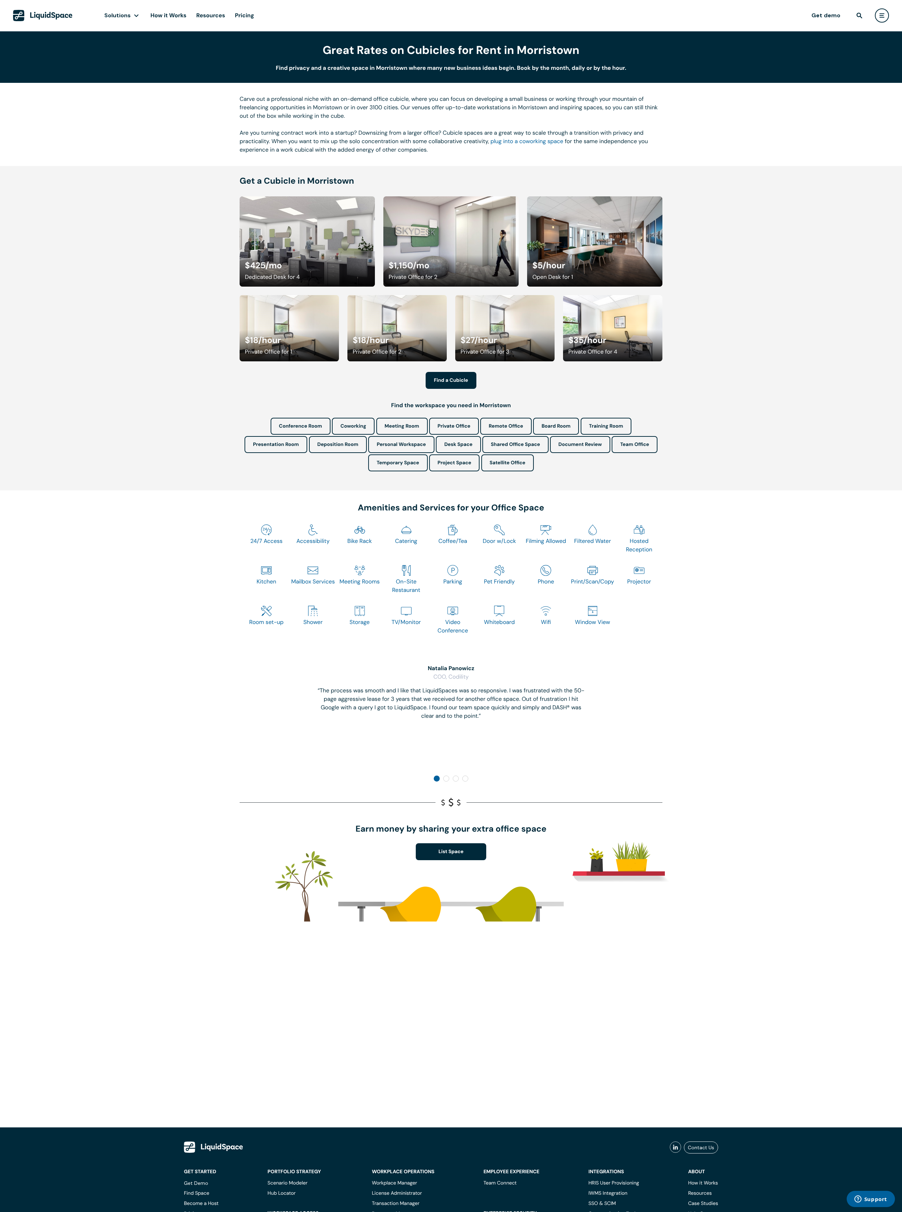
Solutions (117, 15)
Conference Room (300, 426)
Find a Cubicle (451, 380)
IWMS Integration (608, 1193)
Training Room (606, 426)
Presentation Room (276, 444)
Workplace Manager (394, 1183)
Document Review (580, 444)
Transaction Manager (395, 1203)
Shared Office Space (515, 444)
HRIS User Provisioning (613, 1183)
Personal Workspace (401, 444)
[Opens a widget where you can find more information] (870, 1199)
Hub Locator (281, 1193)
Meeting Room (402, 426)
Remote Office (506, 426)
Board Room (556, 426)
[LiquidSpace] (213, 1147)
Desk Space (458, 444)
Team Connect (500, 1183)
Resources (210, 15)
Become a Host (201, 1203)
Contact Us (701, 1147)
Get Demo (196, 1183)
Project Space (454, 463)
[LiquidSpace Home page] (43, 15)
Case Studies (703, 1203)
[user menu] (882, 15)
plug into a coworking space (526, 141)
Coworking (353, 426)
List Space (451, 852)
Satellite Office (507, 463)
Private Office (454, 426)
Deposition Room (337, 444)
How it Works (168, 15)
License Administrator (397, 1193)
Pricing (244, 15)
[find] (859, 15)
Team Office (634, 444)
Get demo (825, 15)
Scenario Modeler (287, 1183)
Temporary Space (398, 463)
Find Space (196, 1193)
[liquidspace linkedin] (675, 1147)
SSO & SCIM (602, 1203)
